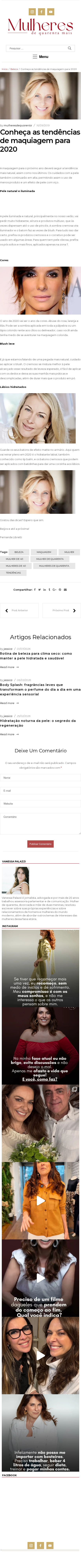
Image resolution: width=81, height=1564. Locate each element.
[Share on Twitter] (39, 589)
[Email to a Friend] (65, 589)
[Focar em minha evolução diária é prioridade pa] (40, 1433)
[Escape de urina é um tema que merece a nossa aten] (40, 1355)
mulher (69, 552)
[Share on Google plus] (54, 589)
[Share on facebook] (35, 589)
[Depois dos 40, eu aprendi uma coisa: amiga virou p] (40, 1200)
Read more (7, 667)
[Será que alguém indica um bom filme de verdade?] (40, 1278)
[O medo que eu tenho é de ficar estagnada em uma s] (40, 968)
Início (5, 69)
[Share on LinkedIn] (44, 589)
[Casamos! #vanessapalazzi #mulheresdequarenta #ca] (40, 1123)
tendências (13, 572)
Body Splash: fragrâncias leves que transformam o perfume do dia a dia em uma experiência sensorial (40, 689)
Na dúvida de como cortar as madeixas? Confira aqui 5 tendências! (16, 610)
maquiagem (44, 552)
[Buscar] (69, 48)
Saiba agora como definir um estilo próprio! (64, 610)
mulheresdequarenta (18, 125)
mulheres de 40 (16, 565)
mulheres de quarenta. (54, 565)
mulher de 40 (14, 559)
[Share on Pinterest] (60, 589)
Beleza (14, 69)
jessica (8, 648)
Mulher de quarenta (50, 559)
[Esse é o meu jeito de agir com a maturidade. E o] (40, 1046)
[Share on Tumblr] (49, 589)
